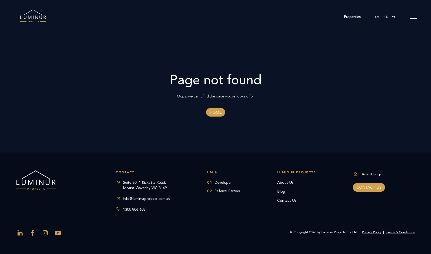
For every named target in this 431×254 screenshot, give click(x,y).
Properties (352, 16)
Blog (281, 191)
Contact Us (287, 200)
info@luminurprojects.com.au (146, 198)
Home (216, 112)
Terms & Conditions (400, 232)
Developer (219, 182)
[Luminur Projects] (33, 17)
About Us (285, 182)
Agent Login (372, 174)
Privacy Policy (371, 232)
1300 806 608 (134, 209)
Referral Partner (223, 191)
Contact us (368, 187)
